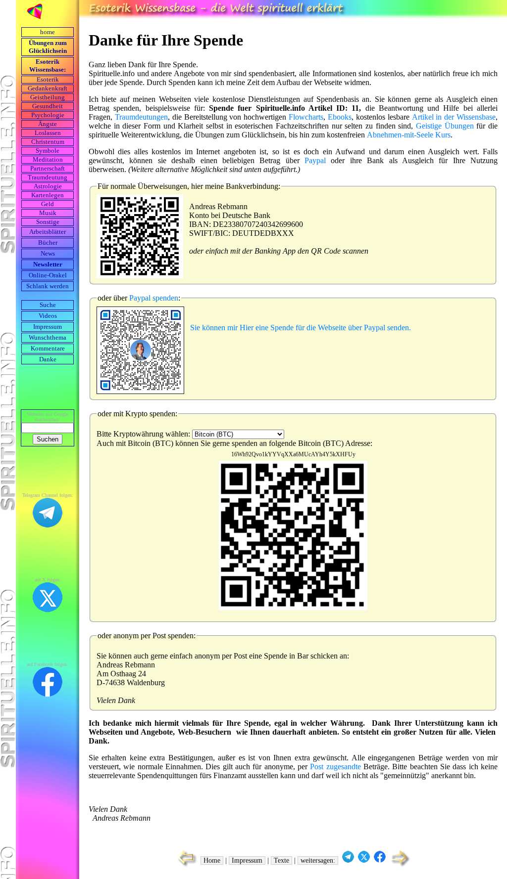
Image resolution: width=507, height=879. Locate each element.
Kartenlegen (47, 195)
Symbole (47, 150)
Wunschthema (47, 337)
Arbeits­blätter (47, 231)
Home (211, 860)
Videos (48, 315)
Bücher (47, 242)
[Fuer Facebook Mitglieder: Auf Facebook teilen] (380, 860)
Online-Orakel (48, 275)
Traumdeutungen (141, 117)
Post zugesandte (335, 766)
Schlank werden (47, 286)
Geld (47, 204)
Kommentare (48, 348)
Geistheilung (47, 97)
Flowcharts (306, 117)
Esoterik (48, 79)
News (48, 253)
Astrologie (48, 186)
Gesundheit (47, 106)
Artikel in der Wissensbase (454, 117)
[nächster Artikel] (401, 866)
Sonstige (47, 222)
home (47, 32)
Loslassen (48, 133)
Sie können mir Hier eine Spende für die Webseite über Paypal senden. (300, 327)
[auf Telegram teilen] (348, 860)
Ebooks (340, 117)
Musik (47, 213)
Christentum (47, 141)
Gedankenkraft (47, 88)
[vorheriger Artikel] (185, 866)
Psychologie (47, 115)
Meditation (48, 159)
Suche (48, 305)
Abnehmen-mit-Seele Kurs (409, 135)
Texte (281, 860)
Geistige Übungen (445, 126)
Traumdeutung (47, 177)
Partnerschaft (47, 168)
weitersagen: (318, 860)
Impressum (47, 326)
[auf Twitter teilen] (364, 860)
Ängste (47, 124)
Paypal (315, 160)
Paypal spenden (153, 298)
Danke (47, 359)
